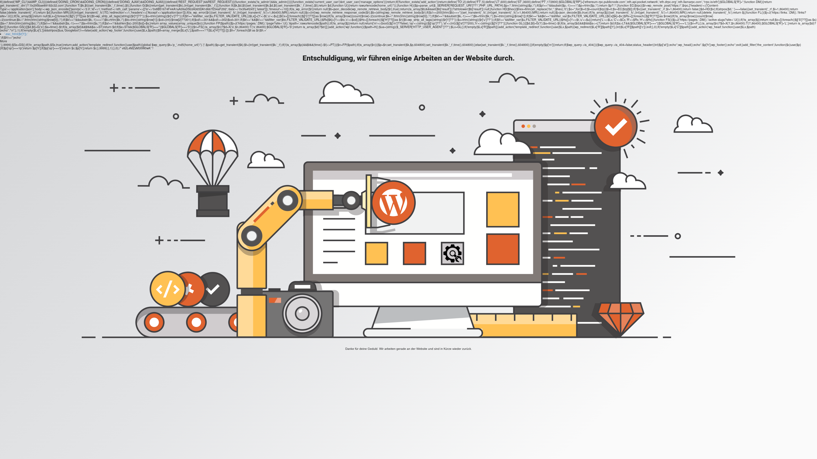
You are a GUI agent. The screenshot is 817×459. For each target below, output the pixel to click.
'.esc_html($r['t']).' (16, 34)
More (3, 41)
